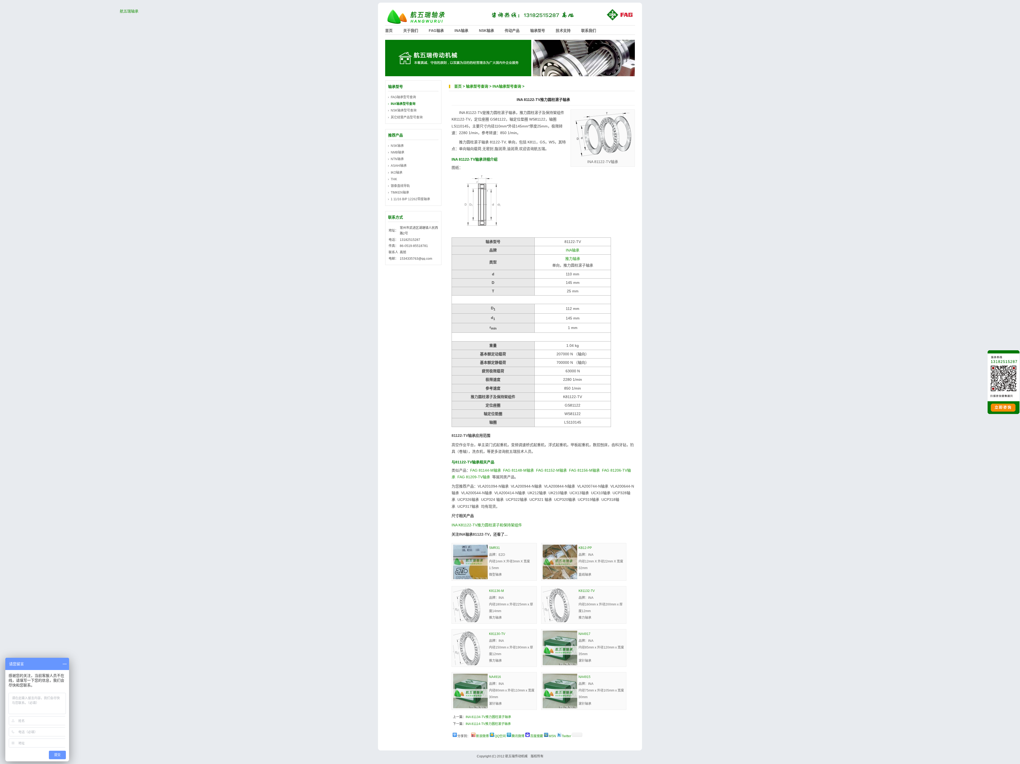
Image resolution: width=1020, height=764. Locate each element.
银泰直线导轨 (400, 186)
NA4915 (584, 677)
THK (394, 179)
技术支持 (563, 30)
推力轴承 (572, 259)
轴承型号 (537, 30)
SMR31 (494, 548)
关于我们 (410, 30)
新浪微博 (482, 736)
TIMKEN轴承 (400, 192)
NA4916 (495, 677)
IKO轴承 (396, 172)
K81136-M (496, 591)
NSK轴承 (486, 30)
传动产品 (512, 30)
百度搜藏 (536, 736)
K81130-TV (497, 634)
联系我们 (588, 30)
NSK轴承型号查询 (403, 110)
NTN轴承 (397, 159)
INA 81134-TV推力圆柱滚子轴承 (488, 717)
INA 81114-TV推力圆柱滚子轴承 (488, 724)
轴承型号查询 (477, 86)
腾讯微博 (518, 736)
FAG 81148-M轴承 (518, 470)
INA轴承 (461, 30)
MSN (552, 736)
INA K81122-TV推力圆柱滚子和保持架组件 (487, 525)
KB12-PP (585, 548)
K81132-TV (587, 591)
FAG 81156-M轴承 (584, 470)
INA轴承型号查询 (506, 86)
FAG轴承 (436, 30)
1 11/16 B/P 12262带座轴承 (410, 199)
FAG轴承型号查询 (403, 97)
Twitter (566, 736)
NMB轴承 (397, 152)
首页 (389, 30)
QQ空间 (500, 736)
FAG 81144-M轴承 (485, 470)
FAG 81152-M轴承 (551, 470)
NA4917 (584, 634)
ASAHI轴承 (399, 166)
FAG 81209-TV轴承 (473, 477)
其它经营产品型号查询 (407, 117)
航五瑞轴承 (419, 16)
